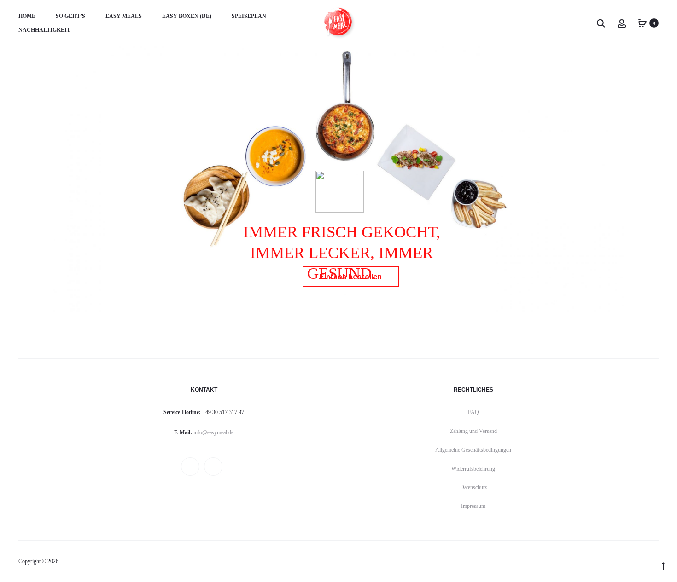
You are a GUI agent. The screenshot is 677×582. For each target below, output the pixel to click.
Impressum (473, 506)
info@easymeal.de (213, 432)
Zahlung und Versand (473, 431)
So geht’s (70, 16)
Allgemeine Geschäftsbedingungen (473, 450)
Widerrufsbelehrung (473, 469)
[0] (642, 22)
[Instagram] (213, 466)
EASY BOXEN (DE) (186, 16)
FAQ (473, 412)
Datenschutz (473, 487)
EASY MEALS (123, 16)
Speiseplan (249, 16)
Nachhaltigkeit (44, 30)
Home (26, 16)
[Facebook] (190, 466)
